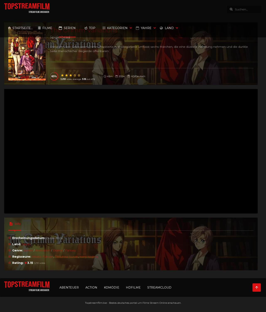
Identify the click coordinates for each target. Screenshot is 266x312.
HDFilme (133, 287)
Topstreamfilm (94, 302)
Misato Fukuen (42, 256)
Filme (47, 28)
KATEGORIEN (117, 28)
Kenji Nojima (89, 256)
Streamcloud (159, 287)
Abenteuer (69, 287)
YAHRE (146, 28)
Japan (26, 244)
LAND (169, 28)
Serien (70, 28)
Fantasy (70, 250)
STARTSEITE (21, 28)
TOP (92, 28)
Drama (58, 250)
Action (91, 287)
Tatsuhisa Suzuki (66, 256)
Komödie (111, 287)
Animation (42, 250)
